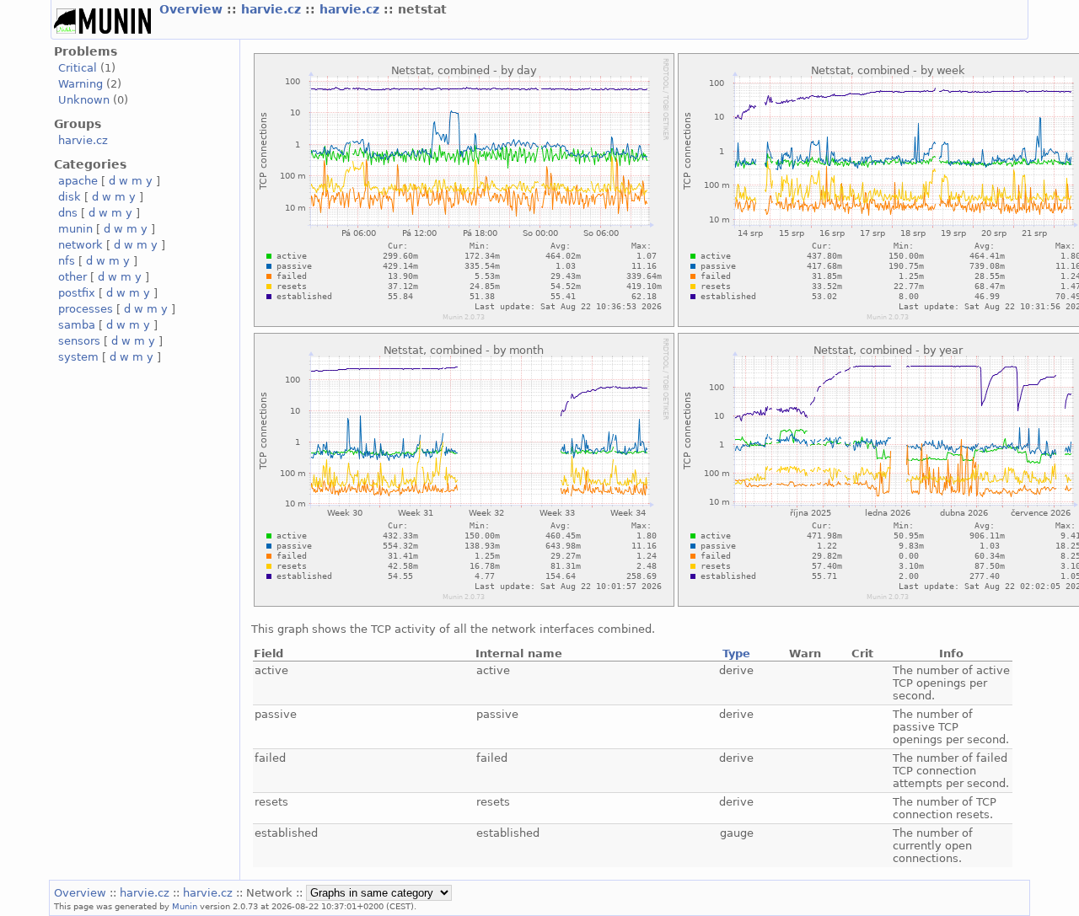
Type (736, 653)
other (72, 277)
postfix (76, 293)
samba (76, 325)
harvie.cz (273, 9)
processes (85, 309)
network (80, 244)
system (78, 357)
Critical (77, 68)
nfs (66, 260)
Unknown (84, 100)
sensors (79, 341)
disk (69, 196)
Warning (80, 84)
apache (78, 180)
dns (68, 212)
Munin (184, 906)
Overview (193, 9)
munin (75, 228)
